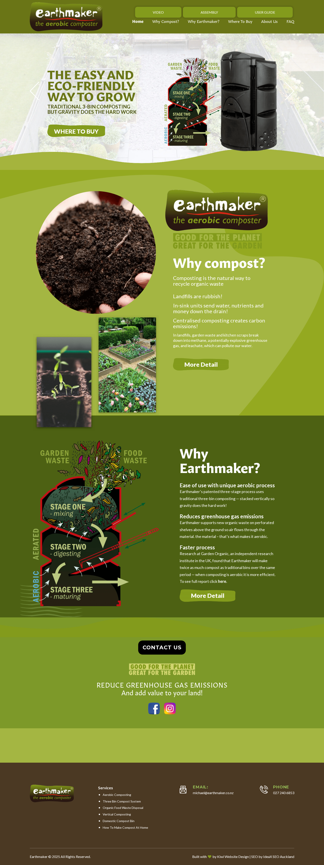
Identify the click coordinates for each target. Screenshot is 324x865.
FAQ (290, 21)
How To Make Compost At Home (125, 827)
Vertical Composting (117, 814)
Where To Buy (240, 21)
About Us (269, 21)
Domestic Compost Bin (118, 821)
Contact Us (162, 647)
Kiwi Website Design (233, 856)
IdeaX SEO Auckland (278, 856)
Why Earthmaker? (203, 21)
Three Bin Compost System (122, 801)
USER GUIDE (265, 12)
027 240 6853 (283, 793)
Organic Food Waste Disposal (123, 808)
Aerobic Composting (117, 795)
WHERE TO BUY (76, 131)
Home (137, 21)
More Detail (201, 364)
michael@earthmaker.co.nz (213, 793)
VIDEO (158, 12)
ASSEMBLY (209, 12)
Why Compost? (165, 21)
